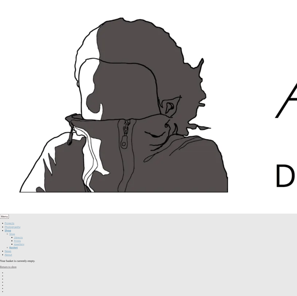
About (8, 254)
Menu (4, 216)
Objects (18, 237)
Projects (9, 223)
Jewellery (19, 244)
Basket (13, 247)
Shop (8, 230)
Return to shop (8, 266)
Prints (17, 240)
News (8, 251)
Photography (12, 227)
